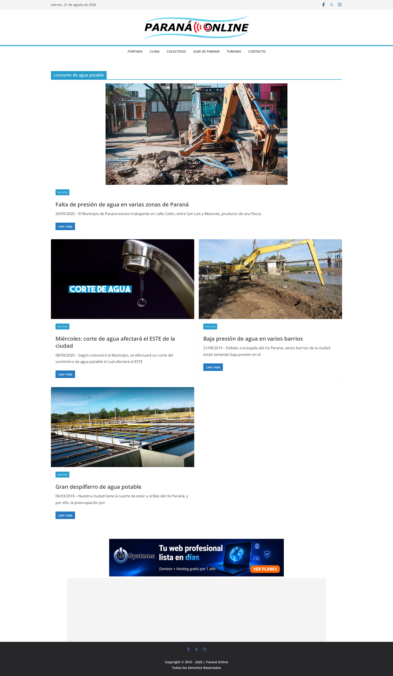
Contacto (257, 51)
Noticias (62, 192)
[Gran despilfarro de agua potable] (122, 427)
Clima (154, 51)
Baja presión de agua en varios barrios (253, 338)
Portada (135, 51)
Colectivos (176, 51)
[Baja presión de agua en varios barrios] (270, 279)
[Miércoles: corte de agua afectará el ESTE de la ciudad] (122, 279)
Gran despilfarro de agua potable (98, 486)
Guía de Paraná (206, 51)
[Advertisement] (196, 610)
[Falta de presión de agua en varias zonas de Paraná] (196, 134)
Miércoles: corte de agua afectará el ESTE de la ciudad (115, 342)
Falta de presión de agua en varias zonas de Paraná (122, 204)
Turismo (234, 51)
